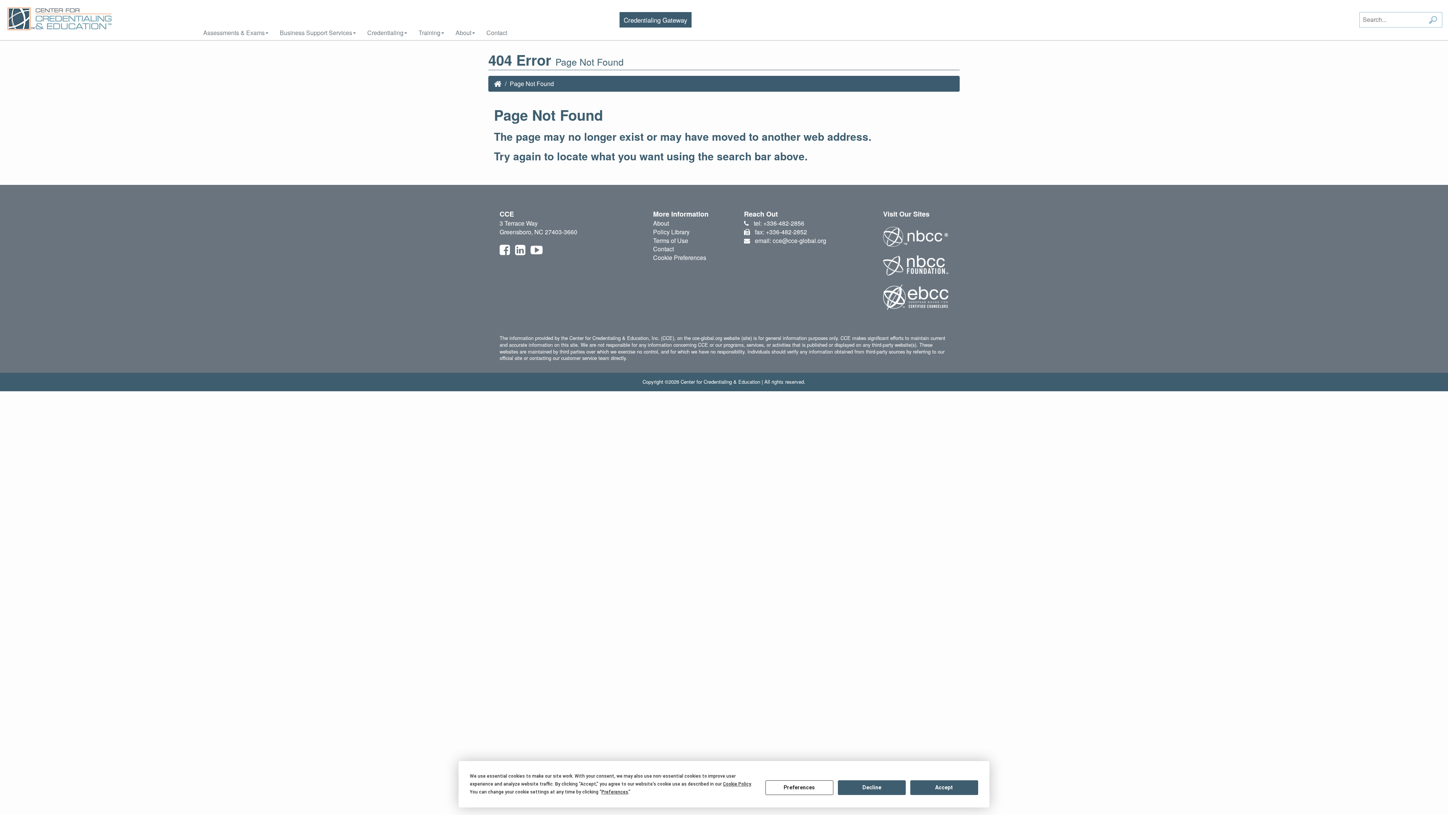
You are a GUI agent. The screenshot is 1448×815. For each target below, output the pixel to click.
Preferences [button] (614, 792)
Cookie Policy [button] (737, 784)
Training (429, 32)
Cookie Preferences (679, 257)
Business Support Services (316, 32)
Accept (944, 787)
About (463, 32)
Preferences (799, 787)
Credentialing (385, 32)
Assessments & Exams (234, 32)
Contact (496, 32)
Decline (871, 787)
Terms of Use (670, 240)
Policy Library (671, 232)
